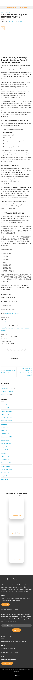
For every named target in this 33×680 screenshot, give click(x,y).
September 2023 (6, 421)
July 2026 (4, 405)
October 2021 (5, 466)
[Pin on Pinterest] (21, 349)
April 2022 (4, 453)
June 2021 (4, 479)
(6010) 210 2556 (14, 652)
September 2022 (6, 443)
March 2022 (5, 456)
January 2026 (5, 408)
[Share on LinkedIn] (24, 349)
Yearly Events (5, 395)
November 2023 (6, 418)
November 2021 (6, 463)
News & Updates (5, 12)
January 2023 (5, 434)
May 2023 (4, 431)
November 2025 (6, 411)
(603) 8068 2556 (9, 648)
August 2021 (5, 473)
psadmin (20, 21)
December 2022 (6, 437)
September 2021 (6, 469)
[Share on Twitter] (15, 349)
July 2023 (4, 424)
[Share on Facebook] (11, 349)
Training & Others (7, 392)
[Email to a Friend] (18, 349)
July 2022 (4, 447)
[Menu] (2, 3)
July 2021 (4, 476)
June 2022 (4, 450)
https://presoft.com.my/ (9, 322)
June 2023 (4, 427)
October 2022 (5, 440)
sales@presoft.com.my (8, 659)
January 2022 (5, 460)
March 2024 (5, 414)
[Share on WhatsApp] (8, 349)
